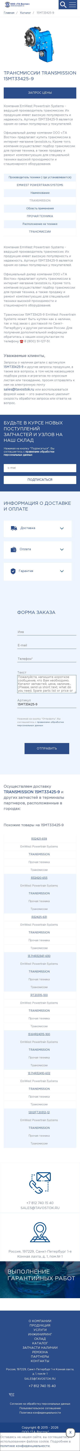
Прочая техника (40, 216)
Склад (40, 1339)
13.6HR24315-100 (39, 1034)
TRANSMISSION (39, 854)
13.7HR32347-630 (39, 956)
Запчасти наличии (40, 1348)
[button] (63, 4)
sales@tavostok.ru (19, 389)
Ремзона (40, 1352)
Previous (59, 1301)
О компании (40, 1321)
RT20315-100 (39, 995)
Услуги (40, 1330)
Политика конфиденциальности (40, 1413)
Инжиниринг (40, 1334)
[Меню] (72, 4)
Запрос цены (40, 93)
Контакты (40, 1361)
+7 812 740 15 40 (40, 1203)
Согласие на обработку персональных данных (40, 1404)
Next (70, 1301)
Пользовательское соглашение (40, 1408)
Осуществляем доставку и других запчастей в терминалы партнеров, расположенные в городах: (34, 797)
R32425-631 (39, 917)
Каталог (40, 1343)
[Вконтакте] (11, 1393)
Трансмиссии (40, 232)
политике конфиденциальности (24, 1446)
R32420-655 (39, 878)
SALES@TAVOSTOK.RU (40, 1208)
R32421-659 (39, 839)
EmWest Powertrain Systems (40, 185)
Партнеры (40, 1356)
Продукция (40, 1325)
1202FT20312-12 (39, 1112)
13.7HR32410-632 (39, 1073)
